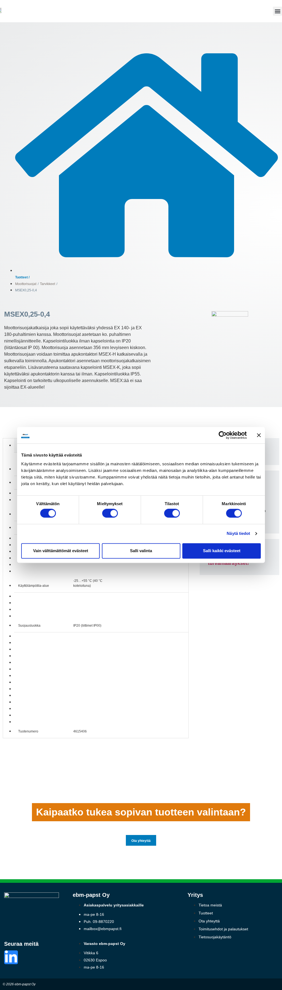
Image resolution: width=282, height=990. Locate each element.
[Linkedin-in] (11, 957)
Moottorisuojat (25, 284)
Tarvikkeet (47, 284)
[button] (277, 11)
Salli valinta (141, 550)
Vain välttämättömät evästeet (60, 550)
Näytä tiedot (238, 533)
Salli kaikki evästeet (221, 550)
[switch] (110, 513)
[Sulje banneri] (259, 435)
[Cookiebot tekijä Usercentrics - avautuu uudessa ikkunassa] (223, 435)
